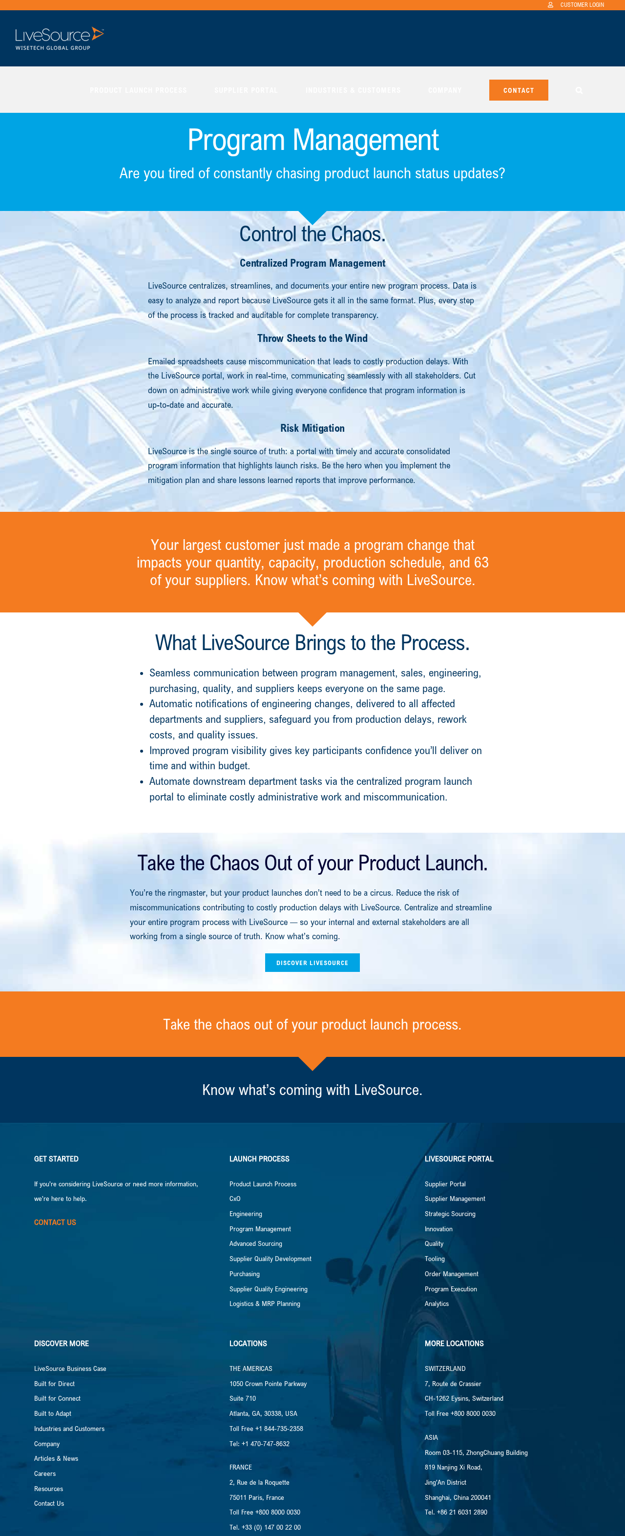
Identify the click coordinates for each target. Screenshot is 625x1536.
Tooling (435, 1258)
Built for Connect (57, 1398)
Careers (45, 1473)
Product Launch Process (262, 1183)
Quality (434, 1243)
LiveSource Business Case (70, 1368)
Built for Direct (54, 1383)
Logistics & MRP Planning (264, 1303)
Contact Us (49, 1503)
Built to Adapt (52, 1413)
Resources (48, 1488)
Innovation (439, 1228)
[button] (579, 89)
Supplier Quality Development (270, 1258)
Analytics (437, 1303)
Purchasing (244, 1273)
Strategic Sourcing (450, 1213)
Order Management (452, 1273)
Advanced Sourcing (255, 1243)
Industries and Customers (69, 1428)
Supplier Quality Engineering (268, 1288)
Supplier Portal (445, 1183)
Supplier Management (455, 1198)
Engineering (245, 1213)
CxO (235, 1198)
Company (47, 1443)
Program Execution (451, 1288)
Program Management (260, 1228)
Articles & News (56, 1458)
